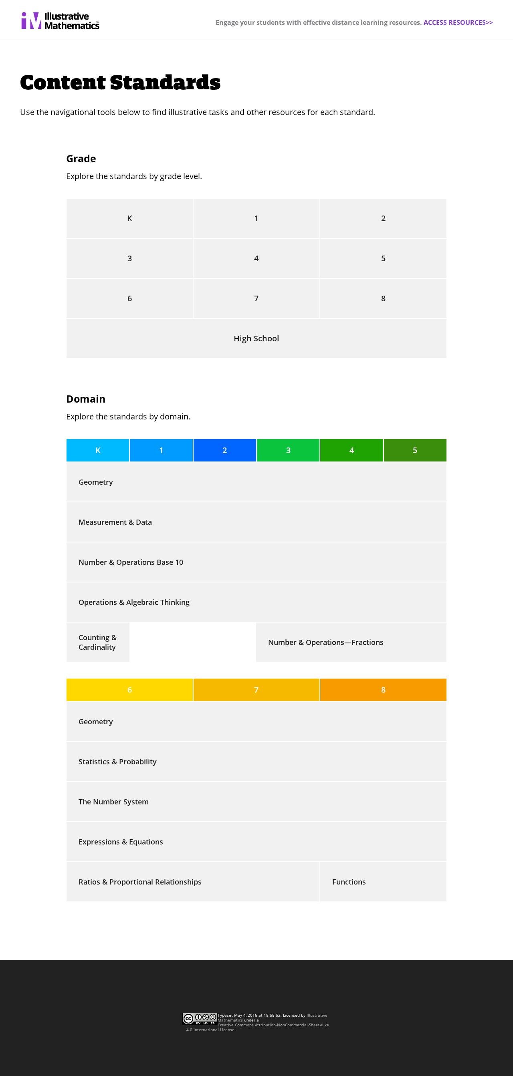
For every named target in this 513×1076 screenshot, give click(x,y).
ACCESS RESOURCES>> (458, 22)
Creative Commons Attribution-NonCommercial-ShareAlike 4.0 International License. (257, 1027)
